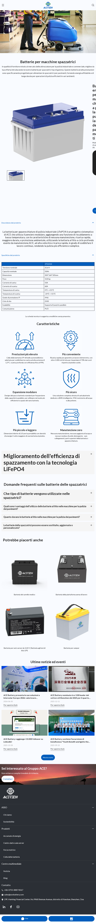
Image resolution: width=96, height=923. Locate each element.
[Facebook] (11, 906)
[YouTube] (18, 906)
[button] (15, 175)
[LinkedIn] (4, 906)
